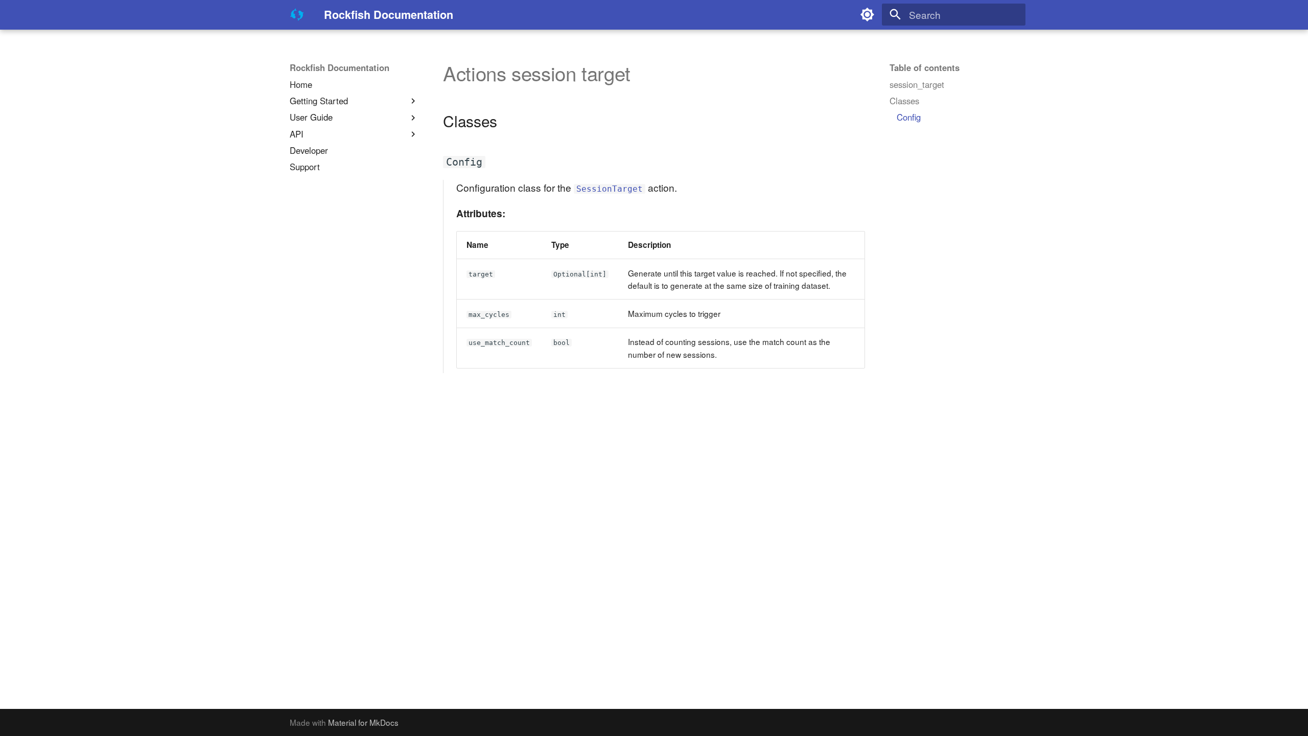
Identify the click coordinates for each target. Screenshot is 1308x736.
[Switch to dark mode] (867, 15)
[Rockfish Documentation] (297, 15)
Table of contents (925, 68)
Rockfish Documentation (339, 68)
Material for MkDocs (363, 722)
